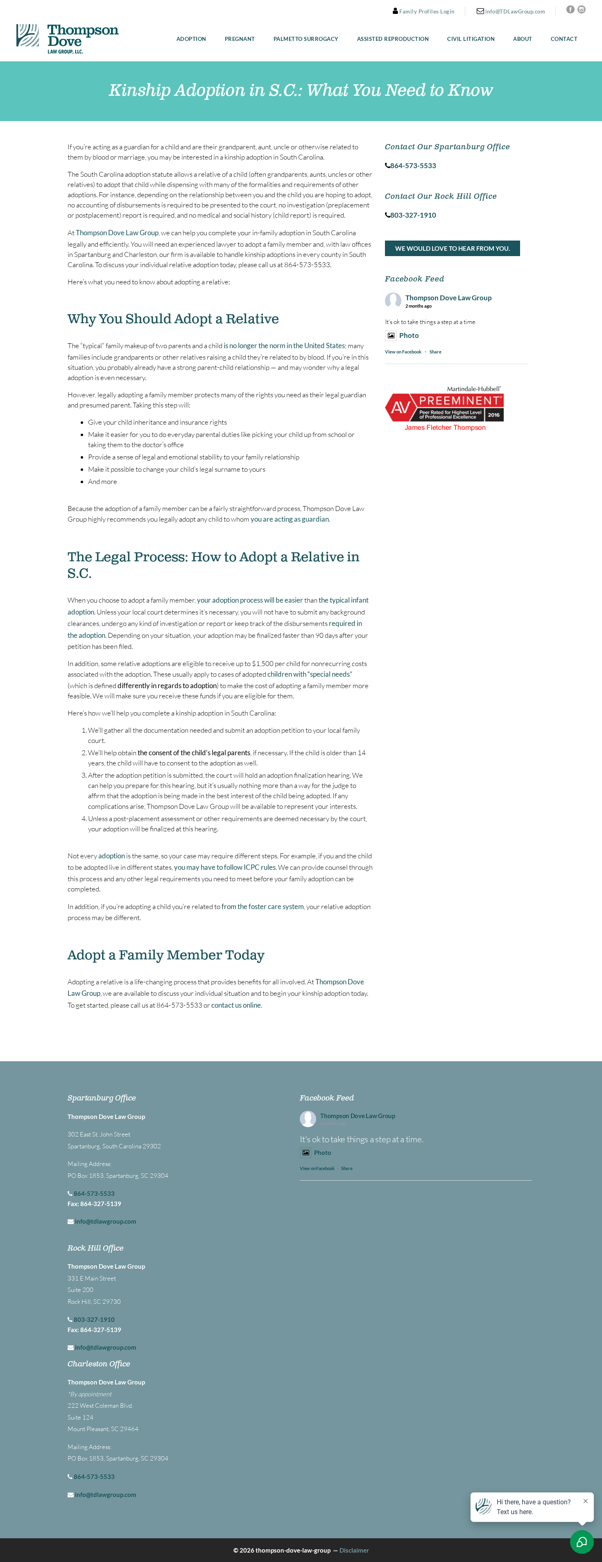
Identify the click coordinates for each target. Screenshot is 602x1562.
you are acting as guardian (290, 519)
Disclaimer (354, 1550)
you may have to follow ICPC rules (225, 867)
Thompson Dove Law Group (117, 232)
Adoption (191, 39)
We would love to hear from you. (452, 248)
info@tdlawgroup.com (105, 1221)
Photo (409, 335)
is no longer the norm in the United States (284, 345)
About (522, 39)
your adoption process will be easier (250, 600)
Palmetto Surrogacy (306, 39)
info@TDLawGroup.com (514, 11)
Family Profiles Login (426, 11)
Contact (564, 39)
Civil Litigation (471, 39)
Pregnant (240, 39)
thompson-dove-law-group (293, 1550)
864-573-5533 (94, 1193)
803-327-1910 (94, 1319)
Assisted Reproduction (393, 39)
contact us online (236, 1005)
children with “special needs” (309, 674)
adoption (111, 855)
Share (435, 351)
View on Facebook (403, 351)
